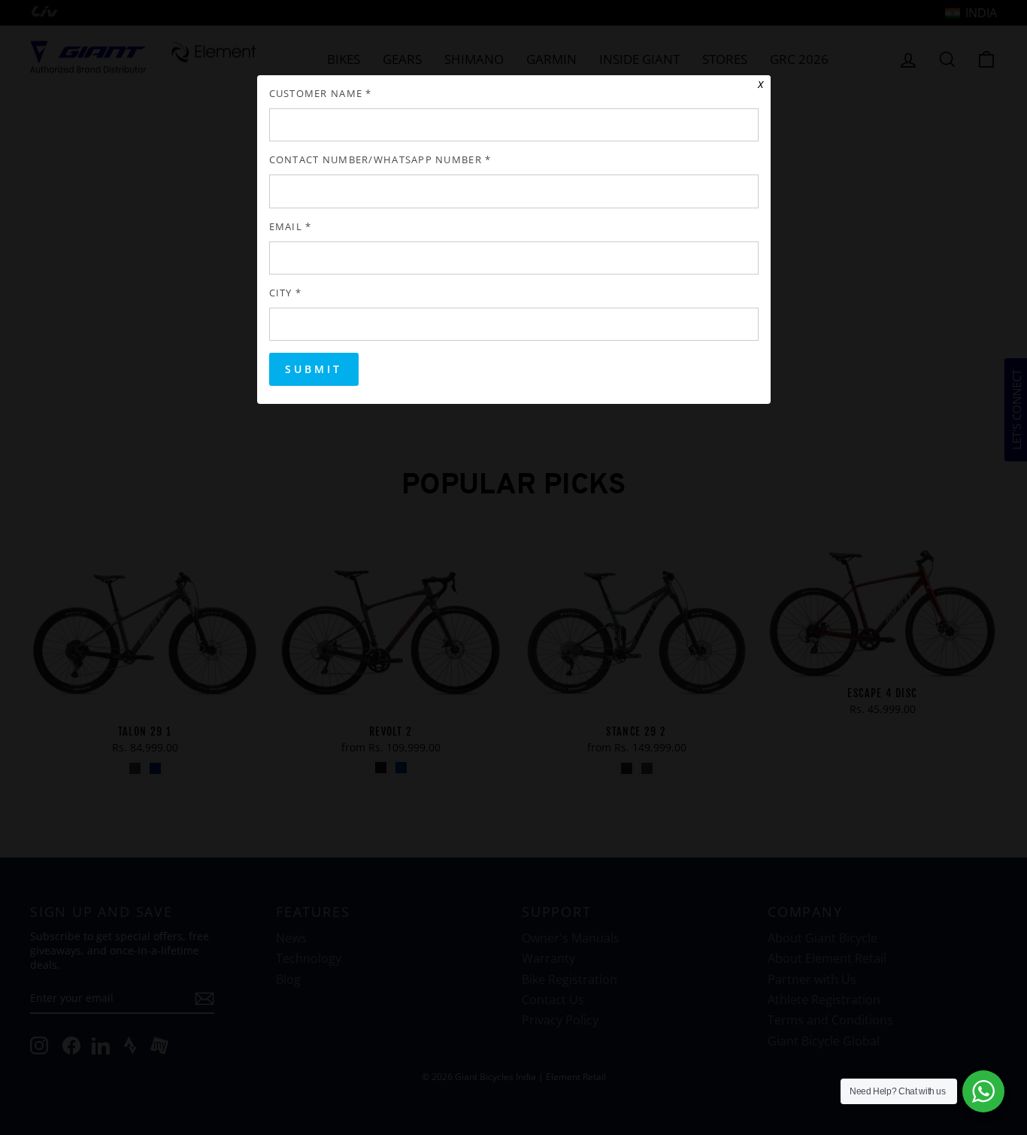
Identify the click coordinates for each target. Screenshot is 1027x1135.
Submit (314, 369)
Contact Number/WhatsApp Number (380, 159)
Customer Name (320, 93)
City (285, 293)
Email (290, 226)
